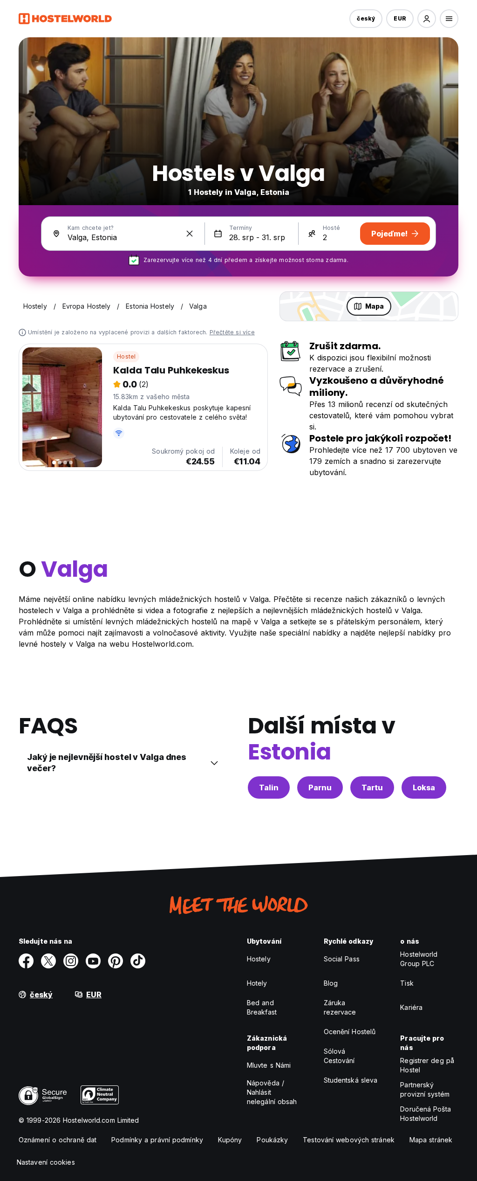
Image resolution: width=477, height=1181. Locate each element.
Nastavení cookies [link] (46, 1162)
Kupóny (230, 1140)
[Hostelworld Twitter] (48, 960)
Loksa (424, 787)
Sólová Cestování (339, 1055)
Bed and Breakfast (262, 1007)
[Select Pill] (426, 18)
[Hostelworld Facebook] (26, 960)
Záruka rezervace (340, 1007)
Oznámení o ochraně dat (57, 1140)
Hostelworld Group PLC (418, 958)
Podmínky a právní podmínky (157, 1140)
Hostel (126, 356)
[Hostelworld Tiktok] (137, 960)
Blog (331, 983)
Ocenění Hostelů (350, 1032)
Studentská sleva (351, 1080)
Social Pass (342, 959)
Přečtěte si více (232, 332)
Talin (269, 787)
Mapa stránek (430, 1140)
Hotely (257, 983)
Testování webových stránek (349, 1140)
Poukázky (272, 1140)
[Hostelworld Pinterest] (115, 960)
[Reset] (189, 233)
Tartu (372, 787)
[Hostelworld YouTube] (93, 960)
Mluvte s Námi (269, 1065)
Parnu (320, 787)
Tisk (406, 983)
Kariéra (411, 1007)
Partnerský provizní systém (425, 1089)
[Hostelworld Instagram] (70, 960)
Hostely (259, 959)
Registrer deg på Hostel (427, 1065)
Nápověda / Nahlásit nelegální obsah (272, 1092)
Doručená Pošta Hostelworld (425, 1113)
